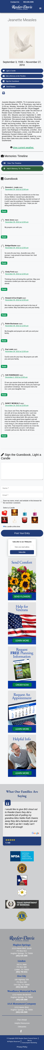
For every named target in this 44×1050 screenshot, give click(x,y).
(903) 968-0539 (21, 987)
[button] (40, 8)
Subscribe (22, 552)
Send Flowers (10, 86)
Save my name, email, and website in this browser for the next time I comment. (22, 502)
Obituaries (22, 1027)
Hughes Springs (21, 944)
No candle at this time (12, 526)
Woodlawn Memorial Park (21, 991)
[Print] (4, 93)
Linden (22, 961)
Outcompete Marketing (29, 1042)
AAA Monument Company (21, 1003)
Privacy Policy (22, 1047)
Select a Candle (9, 508)
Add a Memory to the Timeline (16, 76)
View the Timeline (14, 163)
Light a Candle (11, 71)
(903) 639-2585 (21, 956)
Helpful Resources (22, 1023)
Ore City (21, 976)
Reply (4, 211)
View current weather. (23, 147)
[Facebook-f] (21, 1031)
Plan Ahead (22, 1020)
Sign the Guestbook (12, 81)
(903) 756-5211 (21, 972)
